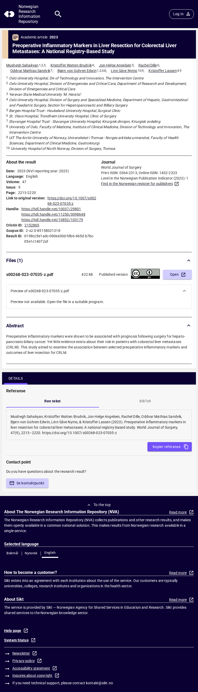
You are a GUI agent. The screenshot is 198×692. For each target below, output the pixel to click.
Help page (12, 631)
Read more (178, 512)
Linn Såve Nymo (124, 71)
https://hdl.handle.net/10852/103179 (52, 220)
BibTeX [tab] (145, 401)
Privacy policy (23, 661)
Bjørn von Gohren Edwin (77, 71)
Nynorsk (31, 553)
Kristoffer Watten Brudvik (71, 65)
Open (174, 274)
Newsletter (21, 653)
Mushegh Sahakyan (22, 65)
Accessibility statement (31, 668)
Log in (178, 14)
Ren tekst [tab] (52, 401)
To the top (102, 505)
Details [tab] (16, 378)
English (50, 553)
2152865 (31, 225)
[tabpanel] (99, 425)
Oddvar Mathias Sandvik (30, 71)
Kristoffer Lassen (162, 71)
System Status (16, 640)
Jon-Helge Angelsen (115, 65)
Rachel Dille (147, 65)
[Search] (58, 14)
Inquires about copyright (32, 675)
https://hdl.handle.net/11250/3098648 (53, 214)
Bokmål (12, 553)
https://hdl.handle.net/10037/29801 (51, 209)
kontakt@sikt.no (99, 683)
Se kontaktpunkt (30, 483)
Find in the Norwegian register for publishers (137, 184)
